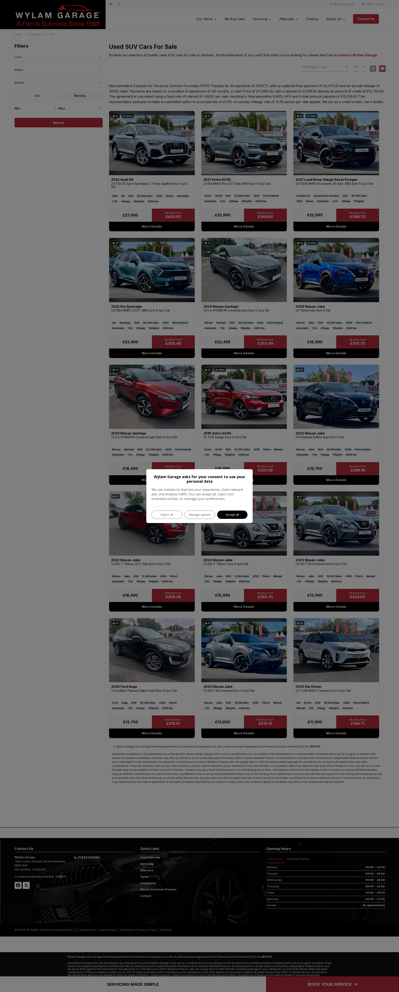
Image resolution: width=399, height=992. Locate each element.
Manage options (200, 515)
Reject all (167, 515)
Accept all (232, 515)
